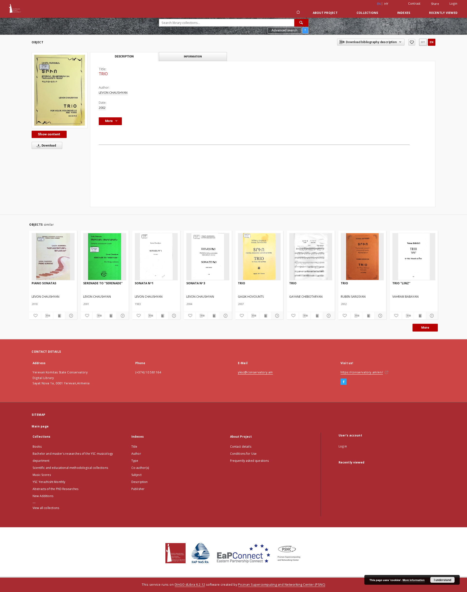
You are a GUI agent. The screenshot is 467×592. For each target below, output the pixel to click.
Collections (367, 13)
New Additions (43, 496)
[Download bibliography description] (47, 316)
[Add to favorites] (411, 42)
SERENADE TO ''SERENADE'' (103, 283)
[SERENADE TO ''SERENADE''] (104, 256)
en (431, 42)
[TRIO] (59, 90)
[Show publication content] (59, 316)
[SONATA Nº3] (208, 256)
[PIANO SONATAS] (53, 256)
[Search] (301, 23)
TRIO (241, 283)
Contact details (240, 446)
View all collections (46, 508)
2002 (102, 108)
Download (48, 145)
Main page (40, 426)
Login (453, 3)
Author (136, 454)
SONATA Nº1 (144, 283)
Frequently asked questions (249, 461)
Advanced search (284, 30)
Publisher (137, 489)
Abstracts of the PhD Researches (56, 489)
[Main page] (297, 12)
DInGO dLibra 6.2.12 (190, 585)
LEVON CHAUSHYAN (113, 93)
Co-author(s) (140, 468)
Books (37, 446)
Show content (49, 134)
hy (386, 3)
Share (435, 4)
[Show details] (70, 316)
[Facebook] (344, 382)
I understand (442, 580)
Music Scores (42, 475)
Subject (136, 475)
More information (414, 580)
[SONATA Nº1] (156, 256)
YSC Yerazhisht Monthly (49, 482)
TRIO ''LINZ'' (401, 283)
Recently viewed (443, 13)
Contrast (414, 3)
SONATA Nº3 (195, 283)
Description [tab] (124, 56)
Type (134, 461)
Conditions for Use (243, 454)
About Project (325, 13)
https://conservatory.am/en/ (362, 372)
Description (139, 482)
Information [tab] (193, 56)
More (425, 327)
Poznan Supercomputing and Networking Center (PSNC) (281, 585)
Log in (343, 446)
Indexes (403, 13)
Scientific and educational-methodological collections (70, 468)
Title (134, 446)
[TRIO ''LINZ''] (414, 256)
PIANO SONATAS (44, 283)
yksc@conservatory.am (255, 372)
